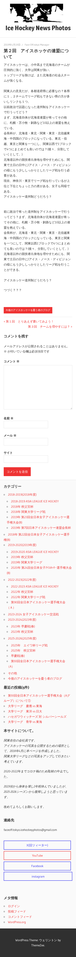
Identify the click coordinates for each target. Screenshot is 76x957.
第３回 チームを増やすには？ (49, 326)
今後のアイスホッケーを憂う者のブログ (28, 310)
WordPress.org (17, 922)
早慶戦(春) (18, 656)
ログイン (14, 906)
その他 (12, 673)
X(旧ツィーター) (37, 845)
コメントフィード (20, 917)
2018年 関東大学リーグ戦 (28, 512)
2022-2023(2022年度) (22, 579)
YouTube (37, 855)
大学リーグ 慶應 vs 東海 (25, 706)
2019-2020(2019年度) (22, 545)
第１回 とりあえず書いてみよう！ (30, 321)
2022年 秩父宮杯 (22, 592)
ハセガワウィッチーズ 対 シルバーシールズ (37, 716)
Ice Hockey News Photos (38, 28)
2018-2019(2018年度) (22, 494)
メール (10, 435)
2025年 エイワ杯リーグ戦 (29, 645)
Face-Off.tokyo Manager (37, 44)
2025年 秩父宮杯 (23, 650)
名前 (8, 418)
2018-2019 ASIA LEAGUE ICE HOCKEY (35, 501)
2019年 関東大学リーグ (26, 562)
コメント (11, 361)
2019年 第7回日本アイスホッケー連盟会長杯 (41, 527)
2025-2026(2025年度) (22, 638)
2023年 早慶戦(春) (23, 626)
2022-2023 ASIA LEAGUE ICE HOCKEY (35, 586)
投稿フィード (17, 911)
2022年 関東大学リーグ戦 (28, 597)
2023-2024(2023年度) (22, 619)
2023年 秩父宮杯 (22, 631)
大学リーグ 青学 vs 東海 (25, 722)
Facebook (37, 866)
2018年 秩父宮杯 (22, 506)
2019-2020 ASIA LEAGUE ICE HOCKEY (35, 552)
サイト (8, 452)
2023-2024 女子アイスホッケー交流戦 (33, 614)
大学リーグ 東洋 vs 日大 (25, 711)
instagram (38, 876)
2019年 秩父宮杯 (22, 557)
